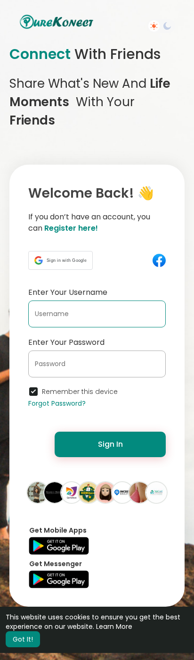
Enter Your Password (66, 342)
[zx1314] (105, 492)
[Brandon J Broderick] (54, 492)
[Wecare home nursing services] (156, 492)
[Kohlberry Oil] (88, 492)
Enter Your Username (67, 292)
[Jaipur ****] (37, 492)
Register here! (71, 228)
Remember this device (80, 391)
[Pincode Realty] (122, 492)
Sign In (110, 444)
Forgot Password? (57, 403)
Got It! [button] (23, 639)
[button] (60, 260)
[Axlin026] (139, 492)
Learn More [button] (114, 626)
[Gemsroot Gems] (71, 492)
